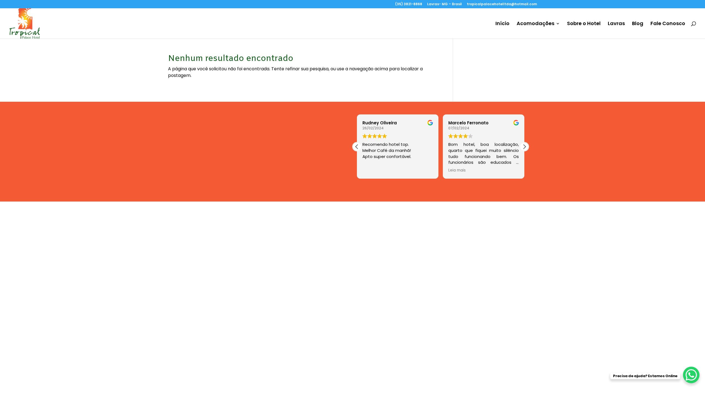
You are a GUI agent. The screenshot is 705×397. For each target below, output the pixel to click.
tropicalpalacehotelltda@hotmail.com (502, 4)
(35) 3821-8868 (408, 4)
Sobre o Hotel (584, 24)
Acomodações (535, 24)
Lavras (616, 24)
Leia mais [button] (457, 170)
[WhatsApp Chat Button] (691, 375)
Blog (637, 24)
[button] (524, 147)
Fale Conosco (667, 24)
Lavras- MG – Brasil (444, 4)
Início (502, 24)
